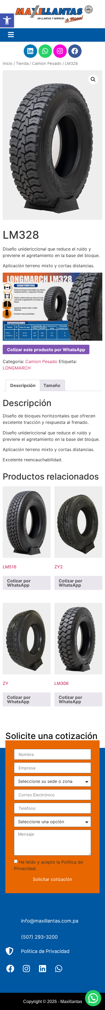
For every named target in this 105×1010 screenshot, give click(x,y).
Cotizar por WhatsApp (19, 583)
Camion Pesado (46, 63)
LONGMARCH (17, 368)
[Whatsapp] (45, 51)
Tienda (22, 63)
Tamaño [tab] (51, 385)
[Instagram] (60, 51)
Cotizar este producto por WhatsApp (46, 349)
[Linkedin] (30, 51)
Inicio (7, 63)
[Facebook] (75, 51)
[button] (7, 20)
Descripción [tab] (23, 385)
